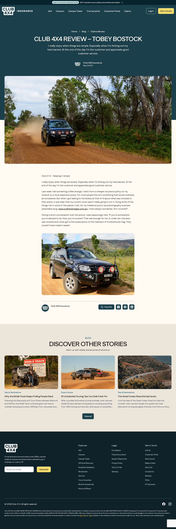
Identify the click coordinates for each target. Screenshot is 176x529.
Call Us (147, 450)
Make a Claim (150, 463)
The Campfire (93, 11)
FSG (84, 515)
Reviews (148, 476)
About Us (148, 467)
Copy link (108, 307)
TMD (90, 515)
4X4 (50, 11)
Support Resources (119, 459)
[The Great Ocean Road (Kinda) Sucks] (144, 382)
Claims (127, 11)
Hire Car (81, 476)
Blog (84, 31)
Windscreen (83, 472)
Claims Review (98, 31)
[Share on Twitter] (118, 307)
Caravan (60, 11)
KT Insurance (150, 484)
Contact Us (149, 472)
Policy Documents (119, 455)
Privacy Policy (117, 463)
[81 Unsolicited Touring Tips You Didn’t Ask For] (88, 382)
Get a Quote (166, 11)
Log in (151, 11)
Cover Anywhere (84, 480)
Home (74, 31)
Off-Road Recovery (85, 463)
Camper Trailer (75, 11)
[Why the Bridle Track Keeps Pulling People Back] (31, 382)
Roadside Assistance (86, 467)
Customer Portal (112, 11)
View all (88, 416)
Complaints (116, 450)
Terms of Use (117, 467)
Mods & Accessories (86, 484)
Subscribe (43, 469)
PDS (80, 515)
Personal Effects (84, 489)
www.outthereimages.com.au (72, 208)
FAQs (147, 480)
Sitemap (115, 472)
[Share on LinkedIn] (131, 307)
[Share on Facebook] (125, 307)
